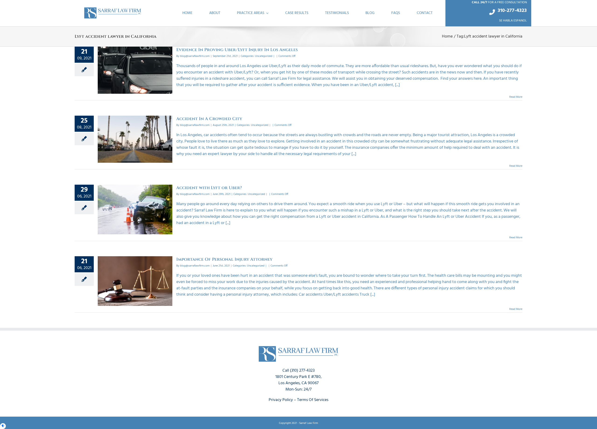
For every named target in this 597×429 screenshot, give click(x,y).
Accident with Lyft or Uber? (209, 188)
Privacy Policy (281, 400)
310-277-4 (508, 11)
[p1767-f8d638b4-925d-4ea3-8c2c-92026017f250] (112, 8)
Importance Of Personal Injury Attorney (224, 259)
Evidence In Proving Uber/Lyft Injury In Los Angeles (237, 50)
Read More (515, 97)
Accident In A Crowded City (209, 119)
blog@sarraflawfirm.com (195, 56)
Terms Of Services (312, 400)
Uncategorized (263, 56)
